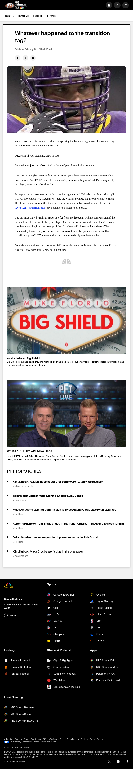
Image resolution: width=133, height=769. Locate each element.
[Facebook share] (17, 58)
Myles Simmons (20, 500)
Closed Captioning (32, 739)
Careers (18, 739)
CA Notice (34, 742)
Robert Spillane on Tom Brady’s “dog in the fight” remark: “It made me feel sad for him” (69, 523)
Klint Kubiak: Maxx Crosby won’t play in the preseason (48, 551)
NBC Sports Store (57, 739)
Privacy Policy (96, 739)
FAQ (45, 739)
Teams (8, 16)
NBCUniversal (22, 747)
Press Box (71, 739)
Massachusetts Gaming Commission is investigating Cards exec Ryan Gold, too (64, 509)
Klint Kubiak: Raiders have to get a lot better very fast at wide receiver (58, 482)
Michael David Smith (23, 486)
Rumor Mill (23, 16)
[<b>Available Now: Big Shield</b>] (66, 320)
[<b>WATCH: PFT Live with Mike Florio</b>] (66, 413)
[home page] (16, 5)
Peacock (37, 16)
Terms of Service (48, 742)
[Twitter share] (25, 58)
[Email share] (33, 58)
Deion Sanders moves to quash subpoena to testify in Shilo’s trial (55, 537)
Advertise (8, 739)
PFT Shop (51, 16)
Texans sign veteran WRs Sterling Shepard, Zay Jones (48, 496)
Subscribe (11, 615)
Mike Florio (18, 514)
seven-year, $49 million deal (30, 207)
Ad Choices (83, 739)
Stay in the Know (13, 599)
